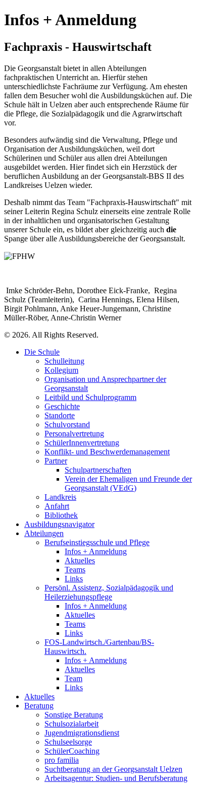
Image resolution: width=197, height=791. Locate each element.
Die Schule (42, 352)
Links (74, 578)
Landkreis (60, 497)
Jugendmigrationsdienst (81, 733)
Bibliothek (61, 515)
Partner (55, 460)
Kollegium (61, 370)
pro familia (61, 760)
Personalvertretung (74, 433)
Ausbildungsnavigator (59, 524)
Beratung (39, 705)
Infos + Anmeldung (96, 551)
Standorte (59, 415)
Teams (75, 569)
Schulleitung (64, 361)
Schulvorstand (67, 424)
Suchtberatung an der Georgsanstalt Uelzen (113, 769)
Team (73, 678)
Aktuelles (80, 560)
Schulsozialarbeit (71, 723)
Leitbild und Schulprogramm (90, 397)
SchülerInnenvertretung (81, 442)
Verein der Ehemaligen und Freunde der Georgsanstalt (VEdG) (128, 483)
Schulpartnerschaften (98, 470)
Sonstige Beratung (73, 714)
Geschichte (62, 406)
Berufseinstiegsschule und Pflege (97, 542)
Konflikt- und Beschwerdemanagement (107, 451)
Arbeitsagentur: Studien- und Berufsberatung (115, 778)
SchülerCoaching (72, 751)
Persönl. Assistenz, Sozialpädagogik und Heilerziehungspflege (108, 592)
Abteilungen (44, 533)
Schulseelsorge (68, 742)
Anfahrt (56, 506)
